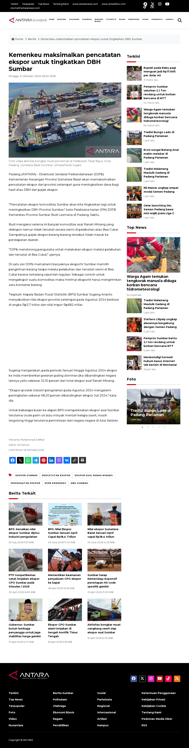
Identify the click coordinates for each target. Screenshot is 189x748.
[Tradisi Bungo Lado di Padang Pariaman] (134, 137)
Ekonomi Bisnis (99, 20)
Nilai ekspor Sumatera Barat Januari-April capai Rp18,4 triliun (102, 533)
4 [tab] (159, 427)
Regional (103, 706)
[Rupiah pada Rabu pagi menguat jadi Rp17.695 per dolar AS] (134, 73)
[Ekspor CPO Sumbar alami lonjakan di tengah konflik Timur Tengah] (65, 609)
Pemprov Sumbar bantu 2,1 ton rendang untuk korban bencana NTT (160, 342)
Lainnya (169, 19)
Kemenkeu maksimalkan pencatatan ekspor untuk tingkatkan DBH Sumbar (91, 39)
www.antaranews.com (85, 4)
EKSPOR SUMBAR (26, 475)
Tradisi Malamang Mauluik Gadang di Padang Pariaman (156, 172)
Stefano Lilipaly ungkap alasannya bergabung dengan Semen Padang (160, 323)
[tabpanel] (153, 406)
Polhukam (74, 19)
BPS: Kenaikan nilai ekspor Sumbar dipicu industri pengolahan (24, 533)
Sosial (101, 693)
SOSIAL (145, 19)
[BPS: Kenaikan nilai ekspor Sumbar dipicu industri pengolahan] (25, 514)
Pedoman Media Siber (157, 719)
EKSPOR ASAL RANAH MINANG (94, 475)
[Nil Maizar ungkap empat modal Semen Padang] (134, 193)
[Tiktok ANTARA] (145, 6)
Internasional (106, 712)
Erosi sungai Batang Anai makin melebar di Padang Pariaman (161, 153)
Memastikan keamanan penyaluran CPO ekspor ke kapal (64, 579)
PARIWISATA (157, 19)
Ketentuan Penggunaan (159, 693)
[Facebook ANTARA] (145, 4)
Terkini (14, 4)
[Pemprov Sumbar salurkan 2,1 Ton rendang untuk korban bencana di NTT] (134, 92)
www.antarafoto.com (114, 4)
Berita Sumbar (63, 693)
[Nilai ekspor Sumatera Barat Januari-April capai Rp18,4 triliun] (104, 514)
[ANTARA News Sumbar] (28, 20)
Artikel (102, 719)
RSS (144, 725)
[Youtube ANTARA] (167, 4)
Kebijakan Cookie (154, 706)
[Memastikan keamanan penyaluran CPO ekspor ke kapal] (65, 560)
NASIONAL (61, 19)
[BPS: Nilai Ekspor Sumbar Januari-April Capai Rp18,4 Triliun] (65, 514)
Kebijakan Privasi (153, 699)
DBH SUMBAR (79, 483)
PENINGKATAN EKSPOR (25, 483)
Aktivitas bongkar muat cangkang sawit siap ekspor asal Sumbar (104, 628)
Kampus (103, 725)
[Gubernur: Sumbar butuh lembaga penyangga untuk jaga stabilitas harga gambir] (25, 609)
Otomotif (111, 19)
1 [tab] (142, 427)
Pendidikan (133, 19)
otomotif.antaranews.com (25, 8)
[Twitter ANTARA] (152, 4)
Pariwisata (104, 699)
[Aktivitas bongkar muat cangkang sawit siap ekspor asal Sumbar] (104, 609)
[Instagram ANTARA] (159, 4)
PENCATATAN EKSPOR (56, 475)
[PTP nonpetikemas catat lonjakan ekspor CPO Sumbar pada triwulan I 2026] (25, 560)
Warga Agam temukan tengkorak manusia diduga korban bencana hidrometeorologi (151, 282)
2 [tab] (148, 427)
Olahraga (87, 19)
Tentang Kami (61, 4)
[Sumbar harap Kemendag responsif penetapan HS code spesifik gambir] (104, 560)
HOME (51, 19)
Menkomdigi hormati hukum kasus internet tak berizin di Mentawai (160, 361)
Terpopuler (28, 4)
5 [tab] (164, 427)
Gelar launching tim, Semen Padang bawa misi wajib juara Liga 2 (159, 209)
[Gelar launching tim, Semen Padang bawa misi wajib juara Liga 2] (134, 211)
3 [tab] (153, 427)
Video (13, 719)
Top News (43, 4)
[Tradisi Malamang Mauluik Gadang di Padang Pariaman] (134, 174)
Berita (32, 39)
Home (19, 39)
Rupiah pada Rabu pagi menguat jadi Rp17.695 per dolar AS (160, 71)
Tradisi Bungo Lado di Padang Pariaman (150, 412)
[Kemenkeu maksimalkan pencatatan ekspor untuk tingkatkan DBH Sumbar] (153, 254)
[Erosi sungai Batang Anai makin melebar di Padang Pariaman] (134, 155)
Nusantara (16, 725)
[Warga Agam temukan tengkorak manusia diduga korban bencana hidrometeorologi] (134, 114)
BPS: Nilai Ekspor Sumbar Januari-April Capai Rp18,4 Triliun (62, 533)
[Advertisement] (65, 337)
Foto (131, 379)
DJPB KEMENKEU (55, 483)
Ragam (122, 19)
